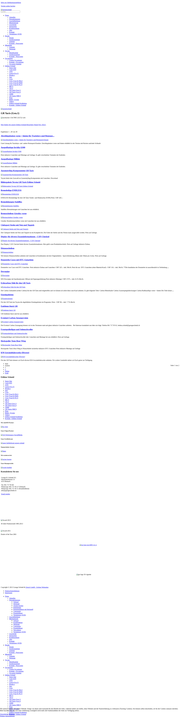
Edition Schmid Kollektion (18, 103)
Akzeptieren (4, 714)
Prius (10, 98)
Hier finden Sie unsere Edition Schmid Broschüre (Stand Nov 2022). (23, 125)
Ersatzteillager (18, 613)
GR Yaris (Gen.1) (15, 90)
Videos (11, 101)
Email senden (5, 494)
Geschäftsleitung (14, 21)
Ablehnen (11, 714)
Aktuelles (12, 17)
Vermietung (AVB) (15, 34)
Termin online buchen (8, 6)
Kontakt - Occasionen (16, 62)
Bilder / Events (14, 100)
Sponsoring (13, 26)
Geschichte (12, 25)
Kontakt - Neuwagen (16, 43)
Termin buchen (18, 606)
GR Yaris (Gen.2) (15, 92)
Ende (6, 373)
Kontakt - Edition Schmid (17, 105)
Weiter (7, 371)
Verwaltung (17, 630)
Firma (7, 15)
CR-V (11, 88)
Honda (7, 36)
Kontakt (11, 32)
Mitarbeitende (13, 23)
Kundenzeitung (14, 28)
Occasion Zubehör (15, 64)
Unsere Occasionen (15, 60)
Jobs (10, 30)
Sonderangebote (14, 40)
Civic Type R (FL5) (15, 85)
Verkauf (16, 602)
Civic (11, 79)
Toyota (7, 51)
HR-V (11, 86)
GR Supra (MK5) (15, 96)
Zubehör (12, 41)
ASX (11, 71)
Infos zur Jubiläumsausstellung (11, 2)
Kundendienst (17, 622)
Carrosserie (17, 611)
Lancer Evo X (14, 73)
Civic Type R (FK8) (15, 83)
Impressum (8, 593)
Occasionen (9, 58)
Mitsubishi (8, 45)
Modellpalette (13, 53)
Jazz (10, 77)
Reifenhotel (17, 607)
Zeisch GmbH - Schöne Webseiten (37, 587)
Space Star (12, 68)
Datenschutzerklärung (12, 591)
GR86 (11, 94)
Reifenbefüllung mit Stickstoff (23, 609)
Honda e (12, 75)
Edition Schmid (10, 66)
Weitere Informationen (7, 716)
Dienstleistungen (14, 19)
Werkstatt (12, 49)
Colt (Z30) (12, 70)
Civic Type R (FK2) (15, 81)
